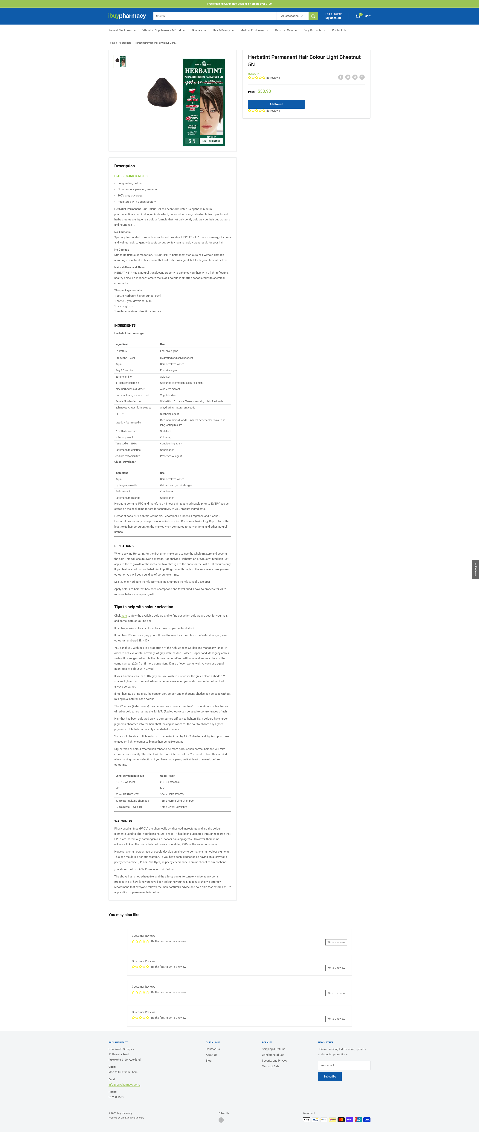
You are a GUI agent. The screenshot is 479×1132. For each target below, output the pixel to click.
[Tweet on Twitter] (355, 77)
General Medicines (120, 30)
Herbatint (254, 73)
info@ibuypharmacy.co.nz (124, 1084)
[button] (257, 77)
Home (112, 42)
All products (125, 42)
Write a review (336, 942)
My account (333, 18)
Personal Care (284, 30)
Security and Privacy (274, 1060)
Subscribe (330, 1076)
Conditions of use (273, 1055)
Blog (208, 1060)
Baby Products (312, 30)
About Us (211, 1055)
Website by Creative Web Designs (126, 1117)
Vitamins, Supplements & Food (161, 30)
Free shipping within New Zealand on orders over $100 (239, 3)
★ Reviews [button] (475, 569)
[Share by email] (362, 77)
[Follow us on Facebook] (221, 1120)
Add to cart (276, 104)
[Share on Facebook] (340, 77)
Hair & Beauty (221, 30)
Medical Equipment (252, 30)
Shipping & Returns (273, 1049)
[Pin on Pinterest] (347, 77)
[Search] (313, 16)
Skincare (196, 30)
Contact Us (339, 30)
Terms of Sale (270, 1066)
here (124, 615)
